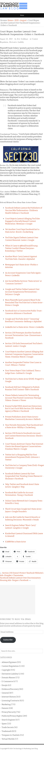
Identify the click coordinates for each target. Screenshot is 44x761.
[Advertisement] (17, 599)
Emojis (5, 685)
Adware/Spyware (9, 662)
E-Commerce (7, 681)
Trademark (6, 731)
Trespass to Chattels (10, 735)
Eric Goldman (22, 39)
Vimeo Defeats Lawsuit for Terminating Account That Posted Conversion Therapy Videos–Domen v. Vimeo (23, 398)
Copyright (6, 670)
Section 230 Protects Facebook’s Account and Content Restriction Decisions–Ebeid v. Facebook (24, 435)
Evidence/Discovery (10, 689)
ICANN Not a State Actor (15, 542)
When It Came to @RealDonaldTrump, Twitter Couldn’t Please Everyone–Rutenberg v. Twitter (21, 248)
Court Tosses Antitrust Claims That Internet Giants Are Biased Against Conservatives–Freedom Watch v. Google (24, 446)
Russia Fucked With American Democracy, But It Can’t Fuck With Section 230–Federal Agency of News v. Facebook (23, 408)
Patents (5, 708)
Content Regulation (10, 666)
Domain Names (8, 677)
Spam (4, 724)
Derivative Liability (16, 42)
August (23, 20)
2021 (17, 20)
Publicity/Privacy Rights (12, 716)
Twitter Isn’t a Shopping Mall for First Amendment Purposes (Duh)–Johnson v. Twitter (22, 457)
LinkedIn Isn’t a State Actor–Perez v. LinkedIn (24, 327)
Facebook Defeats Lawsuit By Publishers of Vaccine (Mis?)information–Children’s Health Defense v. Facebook (23, 210)
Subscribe (8, 640)
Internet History (9, 697)
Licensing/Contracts (10, 700)
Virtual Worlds (8, 739)
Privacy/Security (9, 712)
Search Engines (8, 720)
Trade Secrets (8, 727)
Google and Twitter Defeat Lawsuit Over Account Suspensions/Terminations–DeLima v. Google (22, 291)
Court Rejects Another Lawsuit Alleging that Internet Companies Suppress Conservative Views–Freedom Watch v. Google (24, 354)
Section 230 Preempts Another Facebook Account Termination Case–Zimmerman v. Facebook (23, 335)
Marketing (6, 704)
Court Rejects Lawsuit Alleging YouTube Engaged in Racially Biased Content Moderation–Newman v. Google (22, 221)
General (5, 693)
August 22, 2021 (6, 39)
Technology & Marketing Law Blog (25, 748)
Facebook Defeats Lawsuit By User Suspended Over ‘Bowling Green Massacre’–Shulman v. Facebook (24, 476)
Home (10, 20)
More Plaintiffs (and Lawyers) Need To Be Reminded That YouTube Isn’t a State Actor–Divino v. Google (24, 302)
